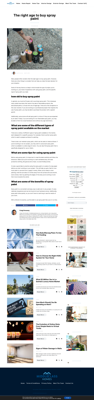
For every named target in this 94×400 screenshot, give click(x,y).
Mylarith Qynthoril (73, 277)
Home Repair (26, 3)
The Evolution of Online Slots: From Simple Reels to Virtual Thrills (48, 326)
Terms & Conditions (33, 383)
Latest (34, 11)
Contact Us (81, 3)
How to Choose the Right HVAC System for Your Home (48, 257)
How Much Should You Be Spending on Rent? (46, 303)
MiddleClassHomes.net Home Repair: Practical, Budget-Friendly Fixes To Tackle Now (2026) (76, 271)
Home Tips (35, 3)
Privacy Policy (47, 383)
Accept (67, 397)
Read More (40, 246)
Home (18, 3)
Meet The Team (71, 3)
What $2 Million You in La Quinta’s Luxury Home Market (48, 280)
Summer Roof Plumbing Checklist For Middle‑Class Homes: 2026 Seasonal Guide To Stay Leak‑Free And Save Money (76, 355)
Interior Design (46, 3)
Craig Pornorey (19, 73)
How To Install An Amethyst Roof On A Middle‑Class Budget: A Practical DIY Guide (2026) (76, 298)
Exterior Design (58, 3)
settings (59, 398)
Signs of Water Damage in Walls (49, 348)
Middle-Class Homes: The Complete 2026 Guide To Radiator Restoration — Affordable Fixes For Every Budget (75, 326)
